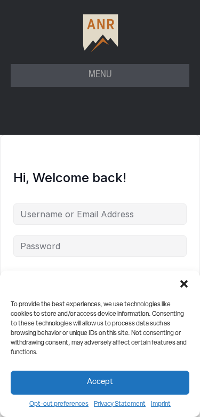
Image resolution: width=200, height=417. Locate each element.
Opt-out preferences (59, 404)
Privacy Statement (120, 404)
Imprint (161, 404)
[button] (184, 284)
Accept (100, 382)
